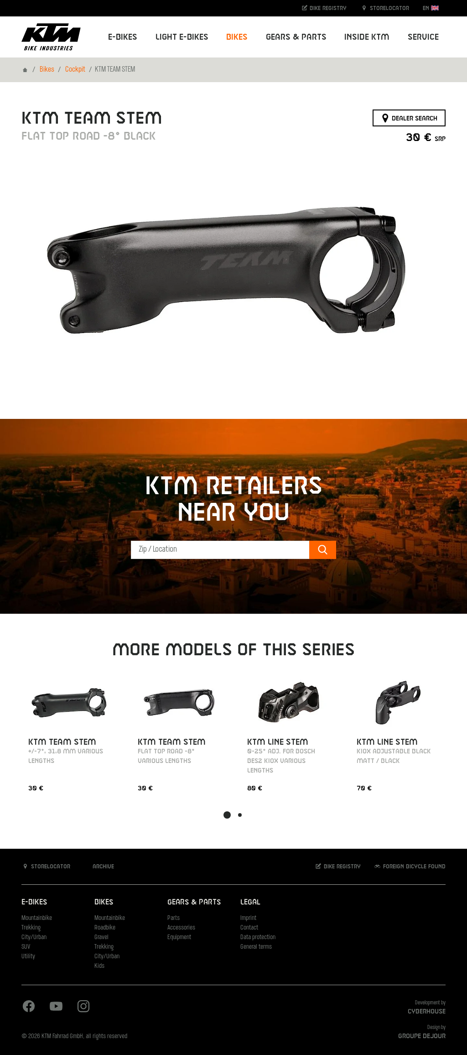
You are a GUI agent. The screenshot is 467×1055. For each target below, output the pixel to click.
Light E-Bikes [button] (182, 37)
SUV (25, 947)
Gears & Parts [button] (296, 37)
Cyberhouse (427, 1011)
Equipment (179, 937)
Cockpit (75, 69)
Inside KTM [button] (366, 37)
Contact (249, 927)
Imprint (248, 918)
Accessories (181, 927)
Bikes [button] (237, 37)
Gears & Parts (194, 902)
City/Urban (34, 937)
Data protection (257, 937)
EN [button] (427, 8)
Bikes (47, 69)
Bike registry (327, 8)
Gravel (101, 937)
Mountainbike (36, 918)
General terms (256, 947)
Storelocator (388, 8)
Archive (102, 866)
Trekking (31, 927)
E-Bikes (34, 902)
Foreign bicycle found (413, 866)
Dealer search (413, 118)
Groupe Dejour (422, 1036)
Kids (99, 966)
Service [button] (423, 37)
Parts (173, 918)
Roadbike (104, 927)
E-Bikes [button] (122, 37)
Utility (28, 956)
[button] (227, 815)
